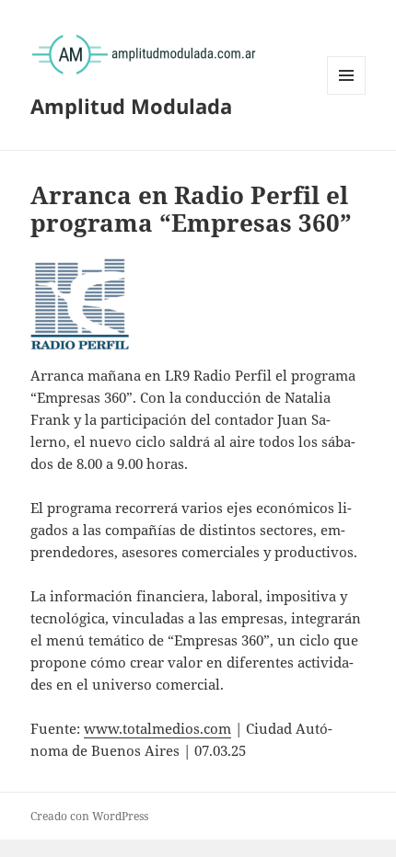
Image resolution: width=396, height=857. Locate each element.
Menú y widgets (347, 94)
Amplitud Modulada (131, 106)
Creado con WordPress (89, 816)
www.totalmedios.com (157, 728)
